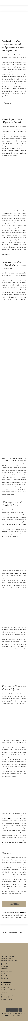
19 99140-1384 (5, 987)
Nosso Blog (5, 968)
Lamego (6, 740)
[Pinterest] (8, 1010)
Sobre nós (4, 966)
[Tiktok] (20, 1010)
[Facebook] (16, 1010)
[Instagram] (12, 1010)
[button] (26, 2)
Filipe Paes (6, 818)
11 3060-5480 (5, 985)
